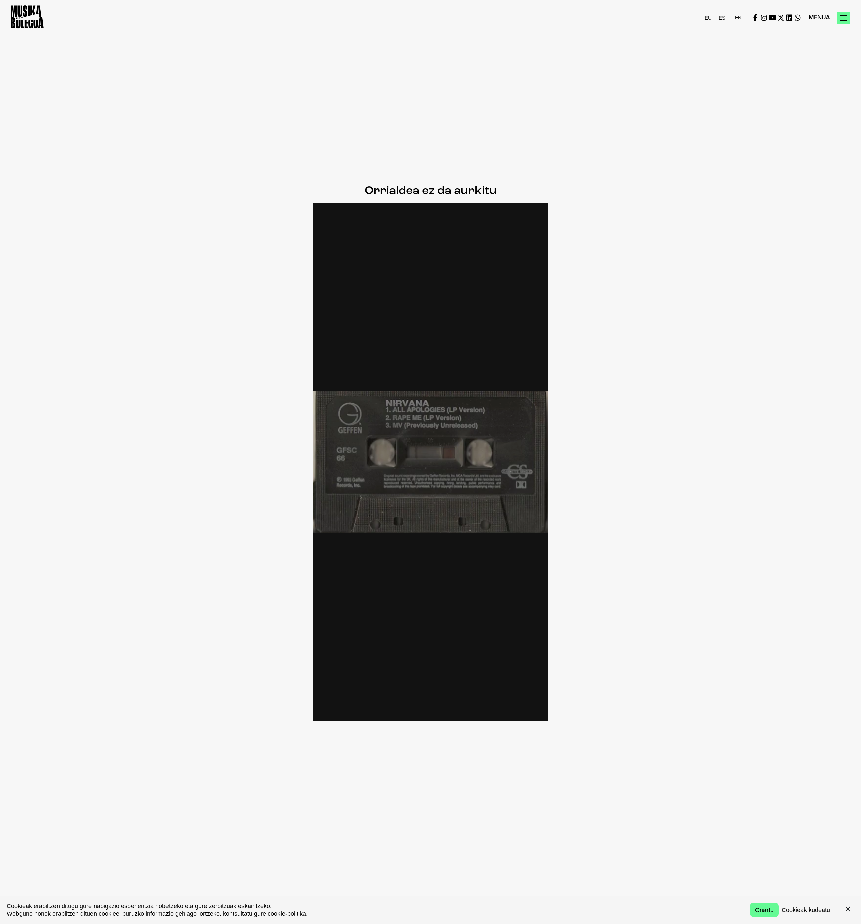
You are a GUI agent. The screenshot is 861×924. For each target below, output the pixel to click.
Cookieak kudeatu (806, 909)
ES (722, 18)
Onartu (764, 909)
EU (708, 18)
